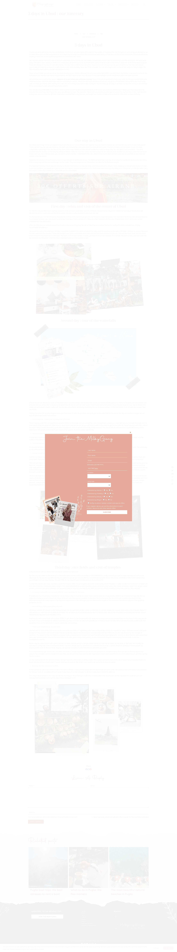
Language (90, 481)
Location (90, 472)
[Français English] (107, 485)
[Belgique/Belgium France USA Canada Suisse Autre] (107, 476)
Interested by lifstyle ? (99, 500)
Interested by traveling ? (100, 493)
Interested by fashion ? (100, 490)
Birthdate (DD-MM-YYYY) (95, 465)
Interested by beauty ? (100, 497)
